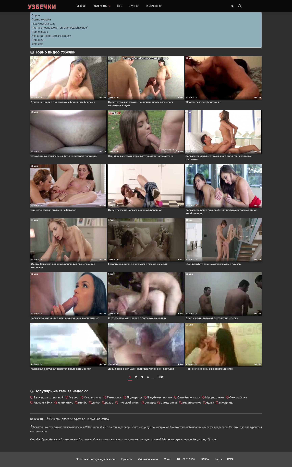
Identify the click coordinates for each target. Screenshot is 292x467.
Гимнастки (114, 397)
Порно (36, 15)
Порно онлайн (41, 19)
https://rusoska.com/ (43, 23)
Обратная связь (148, 459)
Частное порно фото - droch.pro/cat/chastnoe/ (60, 27)
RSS (230, 459)
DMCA (205, 459)
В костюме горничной (48, 397)
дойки (96, 402)
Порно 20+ (38, 39)
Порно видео (40, 31)
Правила (126, 459)
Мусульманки (214, 397)
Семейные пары (188, 397)
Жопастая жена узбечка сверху (51, 35)
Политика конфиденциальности (96, 459)
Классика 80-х (42, 402)
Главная (81, 5)
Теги (119, 5)
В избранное (154, 5)
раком (109, 402)
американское (191, 402)
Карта (218, 459)
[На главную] (42, 6)
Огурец (73, 397)
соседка (150, 402)
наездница (226, 402)
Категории (100, 5)
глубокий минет (129, 402)
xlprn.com (37, 43)
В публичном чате (159, 397)
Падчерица (134, 397)
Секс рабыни (238, 397)
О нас (167, 459)
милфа (82, 402)
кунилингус (65, 402)
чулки (210, 402)
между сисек (169, 402)
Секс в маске (92, 397)
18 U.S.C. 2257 (186, 459)
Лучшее (134, 5)
